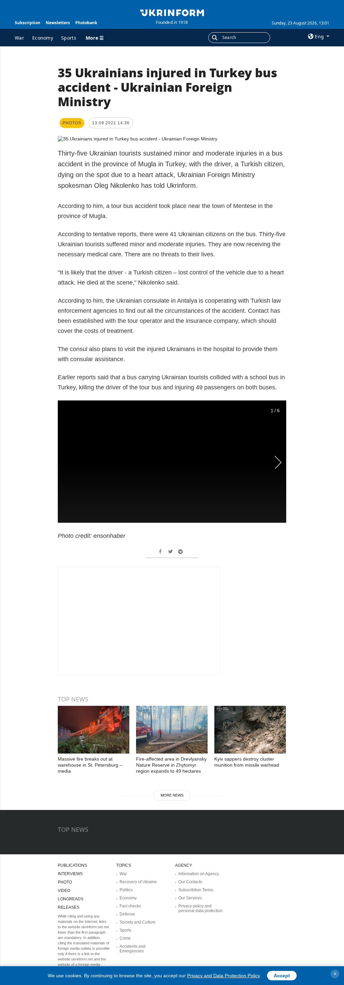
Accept (282, 975)
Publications (72, 865)
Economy (42, 38)
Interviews (70, 873)
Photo (65, 882)
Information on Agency (198, 873)
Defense (127, 914)
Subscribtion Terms (195, 890)
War (19, 38)
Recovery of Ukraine (138, 882)
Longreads (70, 899)
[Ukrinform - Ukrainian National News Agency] (172, 12)
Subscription (27, 23)
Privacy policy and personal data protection (200, 908)
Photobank (86, 23)
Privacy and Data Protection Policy (223, 975)
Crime (125, 938)
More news (172, 795)
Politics (126, 890)
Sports (68, 38)
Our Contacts (190, 882)
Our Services (190, 898)
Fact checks (130, 906)
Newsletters (58, 23)
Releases (68, 907)
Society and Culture (138, 922)
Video (64, 890)
